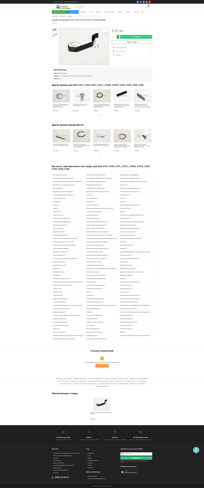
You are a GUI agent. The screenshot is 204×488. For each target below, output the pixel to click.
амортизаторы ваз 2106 (111, 378)
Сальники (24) (90, 295)
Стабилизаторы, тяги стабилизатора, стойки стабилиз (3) (135, 305)
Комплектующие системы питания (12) (63, 241)
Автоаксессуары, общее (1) (60, 175)
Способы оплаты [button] (121, 51)
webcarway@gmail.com (72, 1)
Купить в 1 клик (132, 42)
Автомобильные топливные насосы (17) (63, 185)
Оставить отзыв (102, 365)
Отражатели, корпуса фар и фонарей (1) (97, 255)
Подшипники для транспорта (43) (95, 265)
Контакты (136, 12)
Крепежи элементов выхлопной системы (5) (64, 245)
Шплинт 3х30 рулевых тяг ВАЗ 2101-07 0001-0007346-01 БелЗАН (61, 145)
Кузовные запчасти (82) (126, 245)
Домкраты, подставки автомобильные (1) (98, 221)
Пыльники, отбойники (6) (126, 275)
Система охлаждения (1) (59, 302)
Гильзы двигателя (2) (125, 208)
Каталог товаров (60, 12)
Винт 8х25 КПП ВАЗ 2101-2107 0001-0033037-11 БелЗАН (80, 105)
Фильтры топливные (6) (59, 332)
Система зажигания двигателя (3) (95, 298)
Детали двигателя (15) (93, 215)
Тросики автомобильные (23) (60, 325)
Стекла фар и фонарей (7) (93, 308)
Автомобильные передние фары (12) (96, 181)
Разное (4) (123, 278)
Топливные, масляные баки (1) (95, 315)
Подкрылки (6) (124, 262)
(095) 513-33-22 (59, 1)
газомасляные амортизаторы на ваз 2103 (108, 383)
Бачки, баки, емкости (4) (59, 198)
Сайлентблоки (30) (58, 295)
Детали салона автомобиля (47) (61, 218)
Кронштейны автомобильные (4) (95, 245)
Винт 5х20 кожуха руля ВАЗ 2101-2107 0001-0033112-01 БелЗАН (102, 145)
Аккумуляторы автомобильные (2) (96, 188)
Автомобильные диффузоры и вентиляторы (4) (99, 178)
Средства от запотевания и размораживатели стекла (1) (101, 305)
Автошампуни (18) (58, 188)
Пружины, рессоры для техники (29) (96, 275)
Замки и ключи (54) (58, 228)
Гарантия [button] (118, 55)
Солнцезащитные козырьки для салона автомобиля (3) (67, 305)
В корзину (137, 37)
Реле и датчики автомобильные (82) (129, 282)
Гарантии (120, 12)
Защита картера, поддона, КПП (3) (95, 228)
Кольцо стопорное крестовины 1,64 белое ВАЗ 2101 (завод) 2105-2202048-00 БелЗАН (102, 106)
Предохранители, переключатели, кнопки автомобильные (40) (103, 268)
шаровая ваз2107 (142, 381)
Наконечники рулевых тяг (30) (94, 251)
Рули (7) (89, 292)
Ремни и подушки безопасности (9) (96, 285)
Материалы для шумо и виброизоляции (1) (98, 248)
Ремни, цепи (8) (57, 288)
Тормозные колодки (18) (126, 318)
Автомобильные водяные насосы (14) (63, 178)
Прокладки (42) (57, 275)
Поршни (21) (56, 268)
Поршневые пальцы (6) (126, 265)
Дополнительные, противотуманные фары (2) (132, 221)
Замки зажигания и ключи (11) (128, 225)
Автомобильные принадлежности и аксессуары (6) (133, 181)
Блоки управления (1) (92, 198)
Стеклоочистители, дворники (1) (128, 308)
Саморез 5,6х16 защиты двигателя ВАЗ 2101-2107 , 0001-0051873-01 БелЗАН (142, 146)
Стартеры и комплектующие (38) (61, 308)
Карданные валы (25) (58, 231)
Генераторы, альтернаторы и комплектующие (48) (100, 208)
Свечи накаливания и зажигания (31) (130, 295)
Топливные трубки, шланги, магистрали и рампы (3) (66, 315)
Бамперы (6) (90, 195)
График (128, 12)
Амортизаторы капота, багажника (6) (63, 191)
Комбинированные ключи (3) (127, 235)
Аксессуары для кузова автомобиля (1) (130, 188)
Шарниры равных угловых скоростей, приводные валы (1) (68, 335)
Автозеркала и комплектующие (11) (96, 175)
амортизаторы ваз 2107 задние (63, 378)
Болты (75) (123, 198)
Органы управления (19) (59, 255)
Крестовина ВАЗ (124, 383)
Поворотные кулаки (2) (59, 262)
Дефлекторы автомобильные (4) (61, 221)
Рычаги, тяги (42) (124, 292)
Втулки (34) (56, 205)
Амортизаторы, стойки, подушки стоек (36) (98, 191)
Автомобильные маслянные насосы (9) (130, 178)
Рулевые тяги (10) (58, 292)
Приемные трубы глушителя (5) (128, 268)
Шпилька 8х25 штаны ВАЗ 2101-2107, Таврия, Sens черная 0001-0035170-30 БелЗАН (121, 106)
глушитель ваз (74, 381)
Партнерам (83, 12)
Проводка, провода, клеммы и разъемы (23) (131, 272)
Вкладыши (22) (90, 201)
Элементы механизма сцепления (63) (96, 338)
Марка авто (73, 12)
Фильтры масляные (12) (126, 328)
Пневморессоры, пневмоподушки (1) (129, 258)
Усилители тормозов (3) (126, 325)
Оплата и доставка (109, 12)
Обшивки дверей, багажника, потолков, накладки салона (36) (136, 251)
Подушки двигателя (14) (59, 265)
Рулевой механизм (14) (126, 288)
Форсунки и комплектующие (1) (95, 332)
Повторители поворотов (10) (94, 262)
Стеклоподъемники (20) (59, 312)
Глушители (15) (57, 211)
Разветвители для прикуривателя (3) (96, 278)
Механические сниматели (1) (60, 251)
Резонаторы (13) (91, 282)
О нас (91, 12)
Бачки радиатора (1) (125, 195)
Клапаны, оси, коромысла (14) (128, 231)
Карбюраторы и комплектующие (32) (130, 228)
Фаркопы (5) (56, 328)
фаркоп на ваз (82, 381)
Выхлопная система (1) (93, 205)
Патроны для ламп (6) (125, 255)
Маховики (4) (123, 248)
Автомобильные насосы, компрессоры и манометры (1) (67, 181)
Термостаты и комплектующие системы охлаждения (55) (135, 312)
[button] (100, 155)
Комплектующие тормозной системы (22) (97, 241)
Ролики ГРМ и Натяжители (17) (95, 288)
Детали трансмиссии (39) (93, 218)
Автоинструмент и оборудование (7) (129, 175)
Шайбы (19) (123, 332)
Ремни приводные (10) (126, 285)
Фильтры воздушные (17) (93, 328)
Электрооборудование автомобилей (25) (64, 338)
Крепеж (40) (123, 241)
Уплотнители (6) (91, 325)
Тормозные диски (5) (92, 318)
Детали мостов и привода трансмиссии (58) (131, 215)
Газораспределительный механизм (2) (130, 205)
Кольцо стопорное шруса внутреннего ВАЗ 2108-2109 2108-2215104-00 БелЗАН (81, 146)
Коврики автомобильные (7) (60, 235)
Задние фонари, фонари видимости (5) (97, 225)
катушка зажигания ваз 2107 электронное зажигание (100, 381)
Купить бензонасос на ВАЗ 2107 (96, 378)
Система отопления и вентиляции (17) (130, 298)
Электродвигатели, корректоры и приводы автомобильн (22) (136, 335)
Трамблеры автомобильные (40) (128, 322)
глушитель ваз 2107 (123, 378)
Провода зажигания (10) (93, 272)
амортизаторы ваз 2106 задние (137, 383)
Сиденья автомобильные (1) (60, 298)
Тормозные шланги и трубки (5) (95, 322)
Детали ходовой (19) (125, 218)
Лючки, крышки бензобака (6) (61, 248)
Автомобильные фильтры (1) (94, 185)
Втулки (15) (123, 201)
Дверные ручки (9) (58, 215)
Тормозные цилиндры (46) (60, 322)
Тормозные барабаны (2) (59, 318)
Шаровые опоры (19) (92, 335)
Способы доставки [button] (121, 47)
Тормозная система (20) (126, 315)
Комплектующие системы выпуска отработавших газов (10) (102, 238)
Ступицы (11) (90, 312)
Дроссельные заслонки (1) (60, 225)
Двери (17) (123, 211)
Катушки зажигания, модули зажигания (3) (98, 231)
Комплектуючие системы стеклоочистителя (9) (65, 238)
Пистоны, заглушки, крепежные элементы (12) (65, 258)
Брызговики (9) (57, 201)
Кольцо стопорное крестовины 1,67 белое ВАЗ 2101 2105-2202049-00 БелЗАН (61, 106)
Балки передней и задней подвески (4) (63, 195)
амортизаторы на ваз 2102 (102, 386)
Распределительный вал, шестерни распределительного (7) (69, 282)
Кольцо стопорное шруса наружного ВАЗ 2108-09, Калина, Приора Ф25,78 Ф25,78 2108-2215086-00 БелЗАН (122, 146)
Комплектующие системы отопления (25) (131, 238)
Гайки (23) (55, 208)
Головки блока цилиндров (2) (94, 211)
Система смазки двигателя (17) (95, 302)
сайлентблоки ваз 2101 (131, 381)
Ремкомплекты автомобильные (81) (62, 285)
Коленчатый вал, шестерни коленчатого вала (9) (99, 235)
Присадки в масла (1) (58, 272)
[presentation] (103, 30)
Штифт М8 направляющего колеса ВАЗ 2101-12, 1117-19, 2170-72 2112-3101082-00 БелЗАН (142, 106)
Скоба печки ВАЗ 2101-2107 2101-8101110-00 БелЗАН (101, 413)
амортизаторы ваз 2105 (65, 383)
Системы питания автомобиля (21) (129, 302)
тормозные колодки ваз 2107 (80, 378)
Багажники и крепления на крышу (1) (129, 191)
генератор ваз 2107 (119, 381)
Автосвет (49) (123, 185)
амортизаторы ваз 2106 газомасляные (138, 378)
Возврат (98, 12)
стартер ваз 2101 (77, 383)
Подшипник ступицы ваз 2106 (89, 383)
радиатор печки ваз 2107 (63, 381)
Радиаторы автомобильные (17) (61, 278)
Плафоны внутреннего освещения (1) (96, 258)
